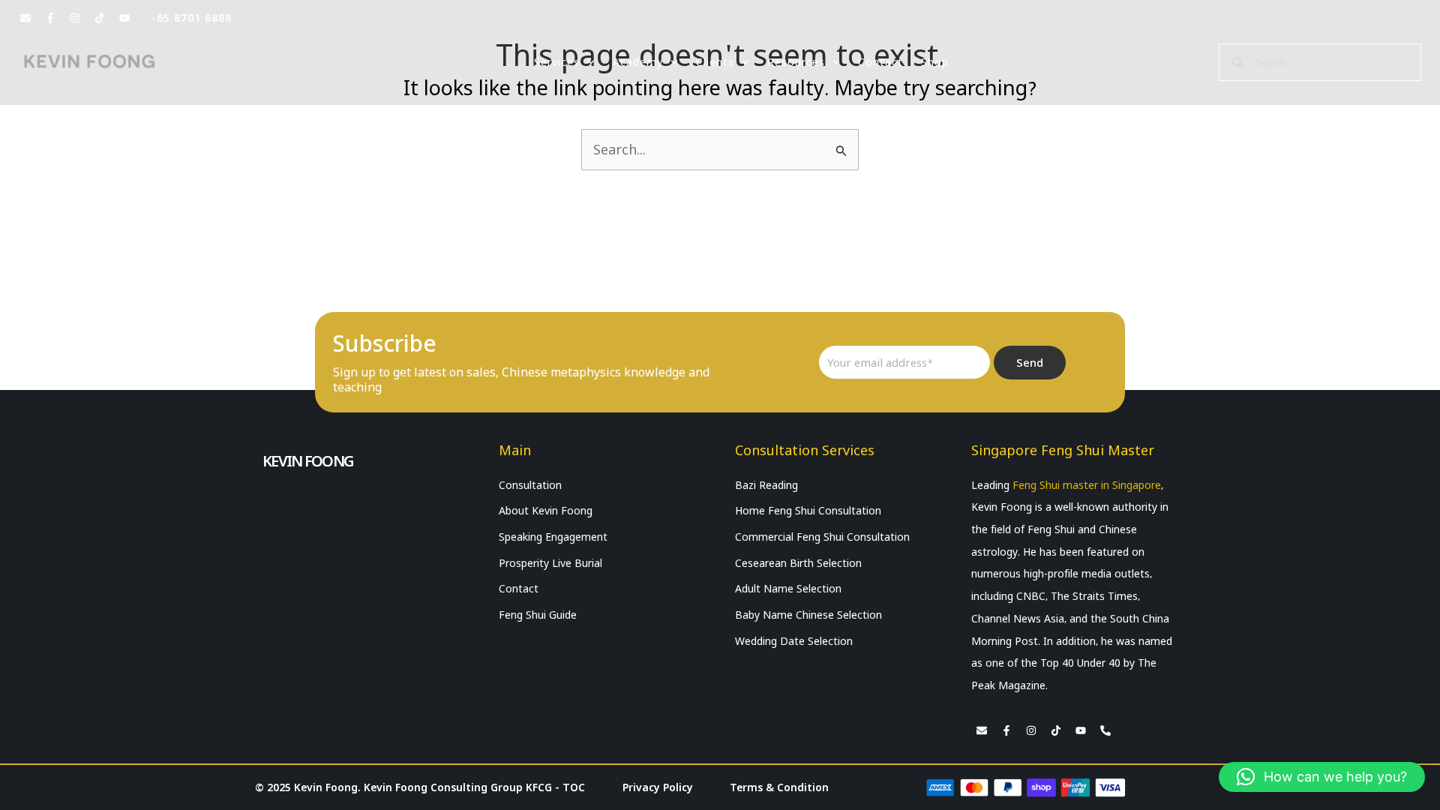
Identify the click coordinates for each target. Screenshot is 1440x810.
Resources (796, 62)
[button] (1322, 777)
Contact (880, 62)
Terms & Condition (779, 787)
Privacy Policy (657, 787)
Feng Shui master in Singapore (1086, 485)
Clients (715, 62)
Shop (935, 62)
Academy (638, 62)
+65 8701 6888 (191, 18)
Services (557, 62)
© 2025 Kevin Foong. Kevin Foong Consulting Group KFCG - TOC (420, 787)
